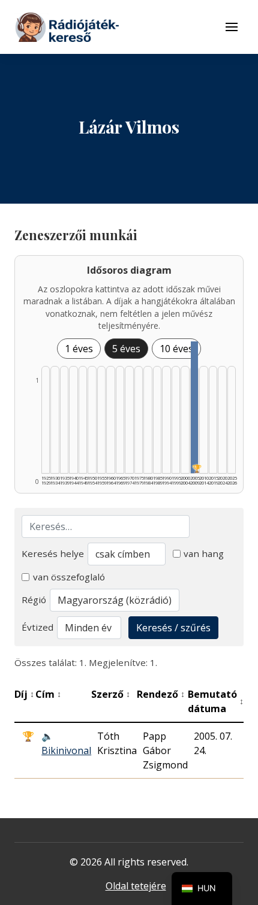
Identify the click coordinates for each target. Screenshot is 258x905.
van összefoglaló (69, 577)
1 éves (79, 348)
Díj (24, 694)
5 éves (126, 348)
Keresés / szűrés (173, 627)
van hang (204, 553)
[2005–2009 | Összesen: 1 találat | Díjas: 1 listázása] (194, 407)
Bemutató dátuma (216, 701)
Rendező (161, 694)
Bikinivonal (66, 750)
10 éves (176, 348)
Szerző (110, 694)
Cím (48, 694)
